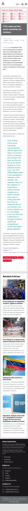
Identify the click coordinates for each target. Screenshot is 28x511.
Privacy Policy (15, 501)
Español (11, 40)
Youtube (7, 475)
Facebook (7, 470)
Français (17, 40)
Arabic (10, 252)
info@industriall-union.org (11, 489)
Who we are (7, 457)
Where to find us (8, 461)
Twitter (7, 473)
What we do (7, 459)
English (14, 252)
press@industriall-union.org (12, 491)
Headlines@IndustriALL (11, 480)
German (23, 252)
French (18, 252)
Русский (22, 40)
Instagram (7, 478)
